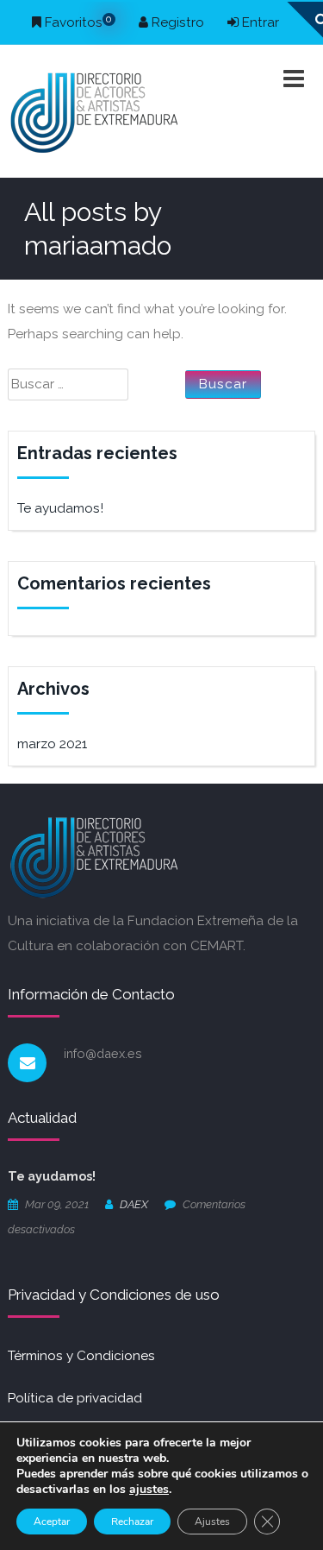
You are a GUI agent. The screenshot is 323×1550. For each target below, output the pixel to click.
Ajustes (212, 1521)
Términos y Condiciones (81, 1356)
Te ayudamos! (60, 508)
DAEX (134, 1204)
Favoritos (76, 22)
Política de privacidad (75, 1398)
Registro (176, 22)
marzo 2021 (52, 744)
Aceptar (52, 1521)
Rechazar (132, 1521)
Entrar (259, 22)
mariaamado (97, 245)
